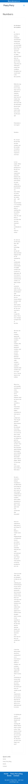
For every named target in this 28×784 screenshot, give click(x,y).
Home (4, 759)
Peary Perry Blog (7, 761)
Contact (5, 766)
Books (4, 764)
